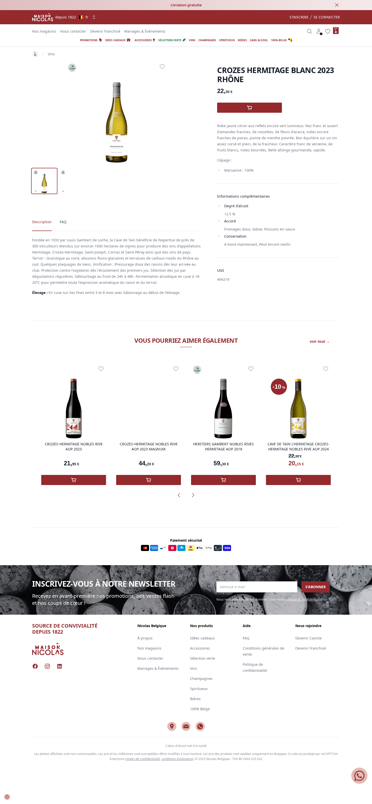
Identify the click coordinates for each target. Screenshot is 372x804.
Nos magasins (44, 31)
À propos (145, 638)
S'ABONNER (315, 586)
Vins (51, 54)
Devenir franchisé (105, 31)
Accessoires (200, 648)
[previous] (179, 495)
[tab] (44, 181)
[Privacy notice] (7, 797)
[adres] (171, 726)
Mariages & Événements (145, 31)
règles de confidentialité (143, 759)
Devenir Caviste (308, 638)
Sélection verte (202, 658)
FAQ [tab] (63, 221)
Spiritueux (199, 688)
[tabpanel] (116, 112)
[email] (186, 726)
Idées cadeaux (202, 638)
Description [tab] (42, 221)
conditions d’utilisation (177, 759)
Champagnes (201, 678)
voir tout (320, 341)
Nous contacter (73, 31)
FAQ (246, 638)
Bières (195, 698)
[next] (193, 495)
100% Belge (200, 708)
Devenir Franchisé (310, 648)
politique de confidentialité (303, 599)
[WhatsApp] (200, 726)
